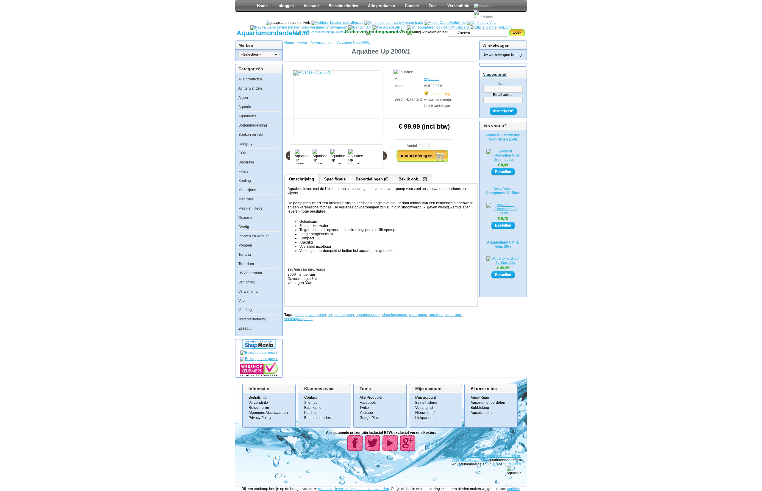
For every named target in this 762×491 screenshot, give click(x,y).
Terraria (244, 254)
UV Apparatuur (250, 273)
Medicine (245, 199)
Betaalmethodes (343, 6)
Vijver (243, 301)
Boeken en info (250, 135)
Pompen (245, 245)
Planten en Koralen (254, 236)
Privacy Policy (260, 418)
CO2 (242, 153)
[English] (482, 6)
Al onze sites (484, 388)
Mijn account (425, 397)
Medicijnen (247, 190)
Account (311, 6)
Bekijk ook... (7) (413, 179)
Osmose (245, 218)
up (330, 315)
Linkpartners (425, 418)
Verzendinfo (458, 6)
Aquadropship (482, 413)
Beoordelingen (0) (372, 179)
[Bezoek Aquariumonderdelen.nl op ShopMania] (259, 347)
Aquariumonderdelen (488, 402)
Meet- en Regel (250, 208)
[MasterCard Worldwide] (445, 23)
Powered (473, 456)
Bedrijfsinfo (258, 397)
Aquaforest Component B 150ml (503, 191)
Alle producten (381, 6)
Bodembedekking (252, 125)
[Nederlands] (484, 14)
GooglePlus (369, 418)
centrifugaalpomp (298, 319)
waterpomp (418, 315)
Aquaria (244, 107)
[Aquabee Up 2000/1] (337, 106)
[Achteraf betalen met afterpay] (337, 23)
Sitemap (311, 402)
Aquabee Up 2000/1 (353, 42)
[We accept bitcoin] (389, 27)
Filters (243, 171)
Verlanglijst (424, 408)
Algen (243, 98)
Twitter (365, 408)
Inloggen (285, 6)
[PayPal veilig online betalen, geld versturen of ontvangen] (298, 27)
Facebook (368, 402)
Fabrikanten (314, 408)
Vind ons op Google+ (469, 460)
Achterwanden (250, 88)
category (245, 144)
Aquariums (247, 116)
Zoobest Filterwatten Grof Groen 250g (503, 137)
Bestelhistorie (426, 402)
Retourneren (259, 408)
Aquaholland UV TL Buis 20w (503, 244)
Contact (412, 6)
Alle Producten (371, 397)
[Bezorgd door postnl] (259, 352)
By (483, 456)
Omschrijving (301, 179)
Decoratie (246, 162)
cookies (513, 489)
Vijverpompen (322, 42)
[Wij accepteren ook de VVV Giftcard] (438, 27)
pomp (299, 315)
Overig (243, 227)
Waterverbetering (252, 319)
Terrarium (246, 264)
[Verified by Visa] (481, 23)
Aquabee (431, 79)
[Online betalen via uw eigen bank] (393, 23)
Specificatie (335, 179)
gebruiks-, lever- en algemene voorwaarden (353, 489)
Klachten (311, 413)
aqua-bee (453, 315)
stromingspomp (394, 315)
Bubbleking (480, 408)
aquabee (436, 315)
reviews (514, 464)
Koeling (244, 181)
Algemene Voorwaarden (268, 413)
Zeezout (245, 328)
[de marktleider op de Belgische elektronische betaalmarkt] (359, 27)
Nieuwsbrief (425, 413)
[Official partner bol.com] (491, 27)
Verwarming (248, 291)
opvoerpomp (315, 315)
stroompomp (344, 315)
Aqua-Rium (480, 397)
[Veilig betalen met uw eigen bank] (259, 359)
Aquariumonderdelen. (503, 456)
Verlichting (246, 282)
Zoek (433, 6)
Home (262, 6)
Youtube (366, 413)
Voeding (245, 310)
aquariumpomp (368, 315)
